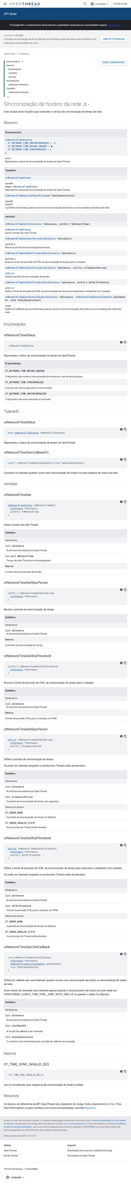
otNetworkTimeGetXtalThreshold (25, 253)
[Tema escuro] (121, 342)
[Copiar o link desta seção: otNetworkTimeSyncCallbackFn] (52, 453)
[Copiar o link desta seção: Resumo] (20, 123)
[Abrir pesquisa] (85, 4)
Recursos (90, 1107)
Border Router (11, 1155)
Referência (24, 54)
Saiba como (114, 25)
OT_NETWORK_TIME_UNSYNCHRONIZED (28, 142)
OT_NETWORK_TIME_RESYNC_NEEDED (27, 146)
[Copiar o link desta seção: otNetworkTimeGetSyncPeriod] (50, 583)
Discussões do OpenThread (81, 1155)
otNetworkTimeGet (16, 223)
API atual (10, 14)
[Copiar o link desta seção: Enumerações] (29, 325)
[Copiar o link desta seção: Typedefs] (22, 412)
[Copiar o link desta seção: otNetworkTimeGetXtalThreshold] (54, 656)
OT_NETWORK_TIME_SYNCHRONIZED (27, 149)
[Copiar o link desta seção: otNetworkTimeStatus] (38, 335)
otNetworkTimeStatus (18, 139)
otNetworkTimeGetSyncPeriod (23, 238)
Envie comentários (113, 62)
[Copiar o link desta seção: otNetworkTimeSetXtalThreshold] (54, 838)
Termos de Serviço (13, 1169)
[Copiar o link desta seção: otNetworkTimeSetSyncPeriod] (50, 729)
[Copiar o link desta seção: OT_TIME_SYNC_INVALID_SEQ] (52, 1065)
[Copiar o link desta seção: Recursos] (22, 1096)
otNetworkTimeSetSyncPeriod (23, 267)
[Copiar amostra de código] (125, 342)
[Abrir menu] (5, 4)
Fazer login (120, 4)
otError (9, 273)
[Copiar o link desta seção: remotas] (20, 484)
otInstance (35, 223)
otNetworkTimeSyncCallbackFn (23, 195)
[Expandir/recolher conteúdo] (22, 62)
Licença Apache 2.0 (78, 1123)
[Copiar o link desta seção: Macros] (19, 1054)
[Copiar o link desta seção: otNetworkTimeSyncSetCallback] (53, 947)
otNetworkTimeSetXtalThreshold (25, 282)
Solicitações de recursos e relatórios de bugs (89, 1150)
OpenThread (9, 54)
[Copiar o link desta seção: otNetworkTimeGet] (34, 495)
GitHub (111, 1104)
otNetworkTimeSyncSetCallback (24, 296)
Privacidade (32, 1169)
